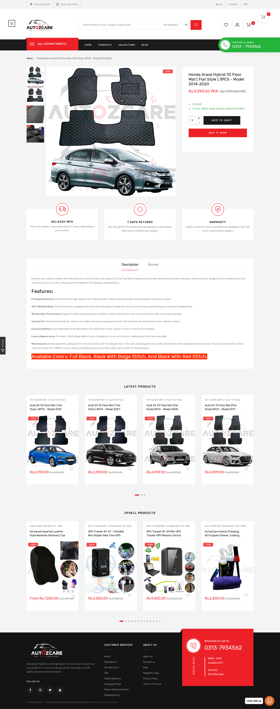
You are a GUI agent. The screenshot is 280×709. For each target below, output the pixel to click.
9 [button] (147, 621)
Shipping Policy (112, 695)
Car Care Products (43, 526)
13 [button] (159, 621)
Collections (126, 45)
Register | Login (151, 673)
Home (88, 45)
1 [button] (137, 495)
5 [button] (135, 621)
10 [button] (150, 621)
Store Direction (42, 4)
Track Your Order (69, 4)
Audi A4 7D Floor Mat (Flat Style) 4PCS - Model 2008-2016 (162, 409)
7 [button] (141, 621)
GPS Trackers (97, 526)
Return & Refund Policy (116, 689)
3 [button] (144, 495)
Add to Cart (222, 120)
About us (148, 656)
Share (3, 343)
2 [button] (141, 495)
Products (105, 45)
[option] (111, 131)
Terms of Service (152, 684)
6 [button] (138, 621)
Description (130, 264)
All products (110, 662)
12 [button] (156, 621)
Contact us (149, 662)
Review (153, 264)
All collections (111, 667)
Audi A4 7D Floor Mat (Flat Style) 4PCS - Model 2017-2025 (221, 409)
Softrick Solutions (109, 702)
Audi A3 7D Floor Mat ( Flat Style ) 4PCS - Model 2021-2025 (104, 409)
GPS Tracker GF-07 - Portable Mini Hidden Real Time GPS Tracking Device (106, 535)
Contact (233, 4)
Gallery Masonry (112, 678)
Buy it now (218, 133)
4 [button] (132, 621)
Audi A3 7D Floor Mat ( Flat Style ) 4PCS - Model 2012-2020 (46, 409)
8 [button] (144, 621)
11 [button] (153, 621)
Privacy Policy (150, 678)
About (219, 4)
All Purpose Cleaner (219, 526)
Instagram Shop (112, 684)
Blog (145, 45)
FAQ (106, 673)
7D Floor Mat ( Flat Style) (47, 400)
